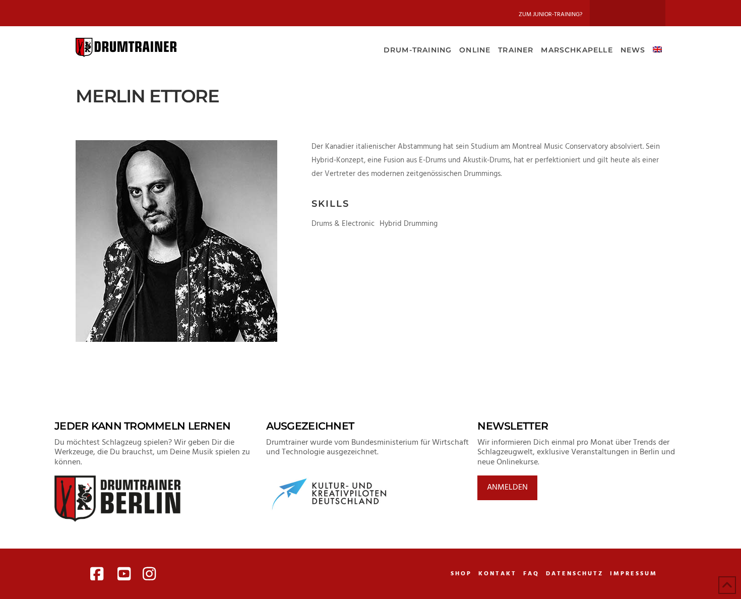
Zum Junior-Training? (550, 15)
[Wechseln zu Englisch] (657, 49)
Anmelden (507, 487)
